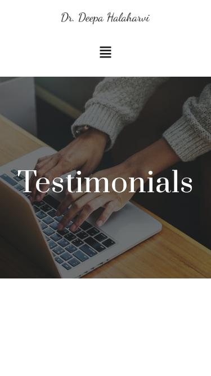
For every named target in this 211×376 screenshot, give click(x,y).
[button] (105, 53)
